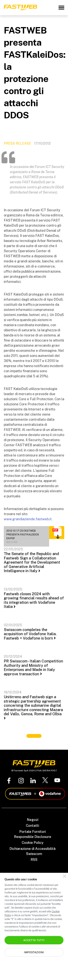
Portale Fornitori (32, 832)
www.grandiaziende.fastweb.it (28, 519)
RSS (34, 860)
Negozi (32, 820)
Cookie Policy (32, 843)
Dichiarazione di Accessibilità (32, 849)
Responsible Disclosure (32, 837)
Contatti (32, 826)
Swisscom (34, 854)
